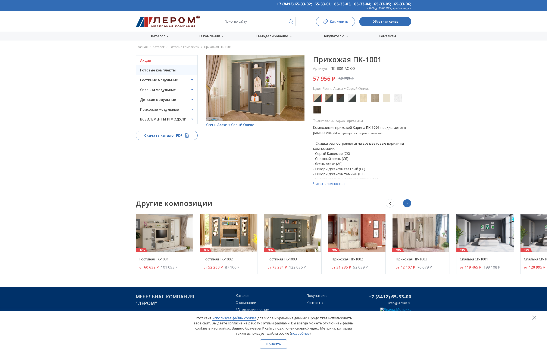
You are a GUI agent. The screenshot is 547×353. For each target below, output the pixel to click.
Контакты (387, 36)
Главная (142, 47)
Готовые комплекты (184, 47)
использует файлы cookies (234, 318)
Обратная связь (385, 21)
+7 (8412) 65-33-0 (389, 296)
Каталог (159, 47)
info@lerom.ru (399, 303)
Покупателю (317, 295)
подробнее (300, 333)
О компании (246, 302)
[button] (407, 203)
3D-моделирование (252, 309)
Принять (273, 344)
